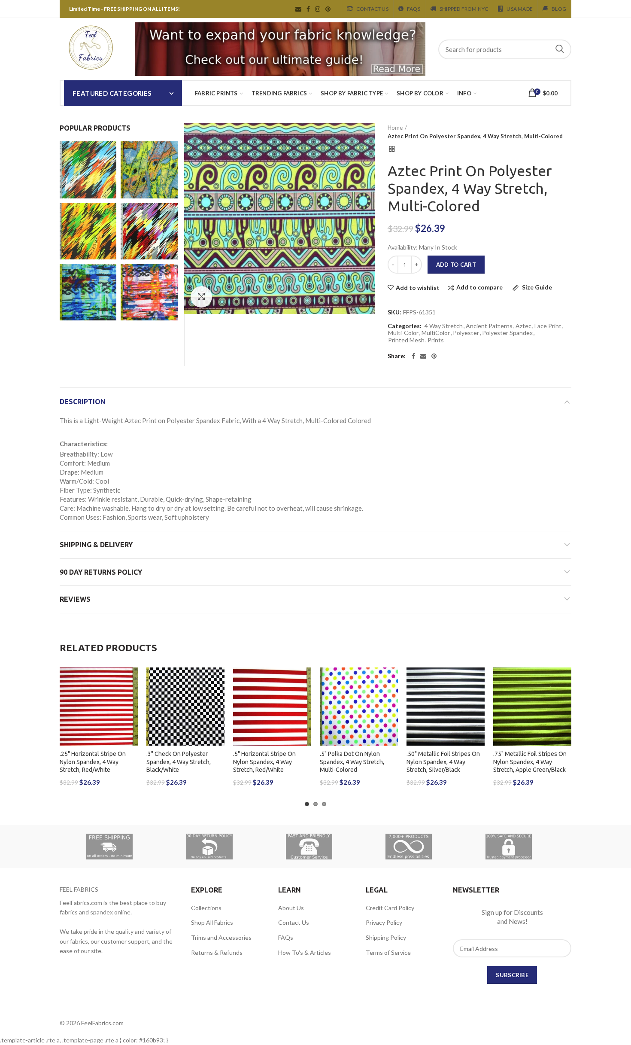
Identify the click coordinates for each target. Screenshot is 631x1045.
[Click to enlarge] (201, 297)
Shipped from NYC (464, 9)
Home (395, 127)
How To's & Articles (304, 952)
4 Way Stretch (444, 326)
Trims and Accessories (221, 937)
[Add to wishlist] (131, 681)
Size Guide (536, 287)
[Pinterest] (434, 356)
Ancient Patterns (489, 326)
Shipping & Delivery (96, 544)
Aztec (523, 326)
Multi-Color (403, 332)
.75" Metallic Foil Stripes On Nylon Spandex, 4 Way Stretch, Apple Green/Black (530, 761)
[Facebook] (413, 356)
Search (559, 49)
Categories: (405, 326)
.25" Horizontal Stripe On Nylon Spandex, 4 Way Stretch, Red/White (93, 761)
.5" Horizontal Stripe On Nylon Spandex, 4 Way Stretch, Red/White (264, 761)
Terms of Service (388, 952)
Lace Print (547, 326)
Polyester (466, 332)
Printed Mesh (406, 340)
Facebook (308, 9)
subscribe (512, 975)
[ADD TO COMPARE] (131, 700)
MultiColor (436, 332)
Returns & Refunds (217, 952)
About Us (291, 907)
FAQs (285, 937)
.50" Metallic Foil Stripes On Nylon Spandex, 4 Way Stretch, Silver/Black (443, 761)
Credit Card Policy (390, 907)
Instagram (317, 9)
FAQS (413, 9)
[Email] (423, 356)
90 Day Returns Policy (101, 572)
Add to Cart (456, 264)
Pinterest (328, 9)
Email (298, 9)
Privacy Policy (384, 922)
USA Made (520, 9)
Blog (559, 9)
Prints (436, 340)
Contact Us (372, 9)
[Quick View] (131, 720)
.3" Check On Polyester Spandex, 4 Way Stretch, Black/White (178, 761)
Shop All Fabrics (212, 922)
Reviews (75, 599)
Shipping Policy (386, 937)
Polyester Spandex (507, 332)
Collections (206, 907)
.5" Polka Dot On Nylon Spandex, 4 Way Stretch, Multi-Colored (352, 761)
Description (83, 401)
